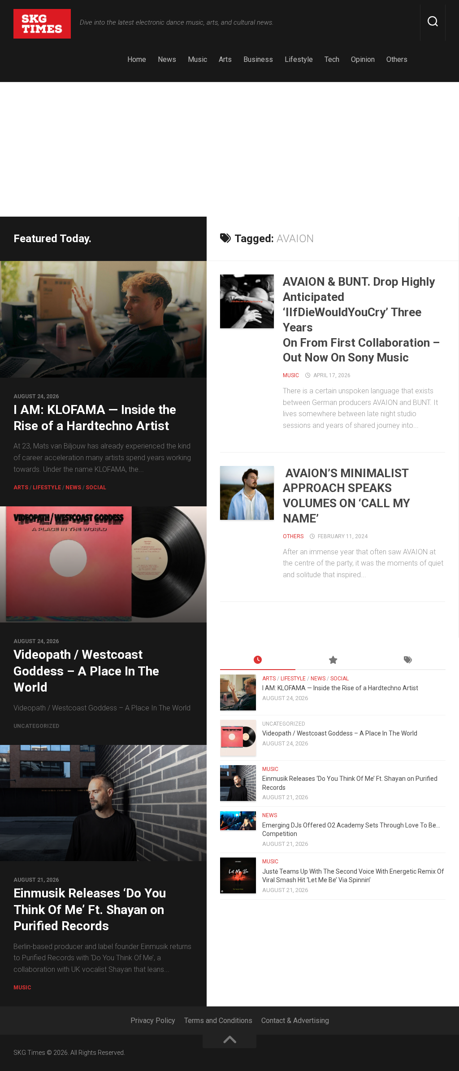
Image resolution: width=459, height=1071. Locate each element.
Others (396, 59)
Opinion (363, 59)
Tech (332, 59)
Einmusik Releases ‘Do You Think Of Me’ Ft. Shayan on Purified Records (89, 909)
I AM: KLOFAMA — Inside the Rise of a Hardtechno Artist (340, 688)
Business (258, 59)
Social (96, 487)
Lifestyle (299, 59)
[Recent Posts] (257, 660)
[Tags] (408, 660)
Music (197, 59)
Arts (225, 59)
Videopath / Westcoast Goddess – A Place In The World (86, 671)
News (167, 59)
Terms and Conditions (218, 1020)
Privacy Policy (152, 1020)
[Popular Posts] (333, 660)
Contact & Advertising (295, 1020)
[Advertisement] (229, 149)
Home (136, 59)
